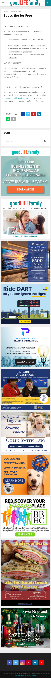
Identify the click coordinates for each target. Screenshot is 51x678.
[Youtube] (41, 662)
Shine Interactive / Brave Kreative (25, 675)
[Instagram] (22, 662)
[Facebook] (9, 662)
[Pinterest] (28, 662)
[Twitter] (16, 662)
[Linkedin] (35, 662)
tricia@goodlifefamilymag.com (17, 98)
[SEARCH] (44, 141)
